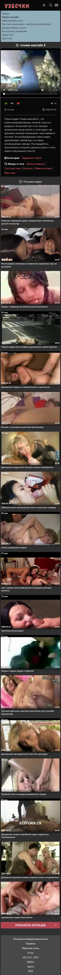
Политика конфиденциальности (30, 939)
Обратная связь (30, 948)
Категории (13, 158)
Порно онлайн (10, 17)
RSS (30, 971)
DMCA (30, 962)
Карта (30, 966)
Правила (30, 943)
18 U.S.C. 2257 (31, 957)
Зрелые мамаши (35, 164)
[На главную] (17, 5)
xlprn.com (7, 38)
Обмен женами (43, 168)
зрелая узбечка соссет (14, 28)
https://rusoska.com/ (12, 20)
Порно (5, 13)
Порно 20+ (8, 35)
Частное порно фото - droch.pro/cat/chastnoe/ (26, 24)
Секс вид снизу (12, 168)
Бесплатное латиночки (14, 31)
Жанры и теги (16, 164)
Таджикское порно (31, 158)
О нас (30, 953)
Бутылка (28, 168)
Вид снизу (9, 173)
